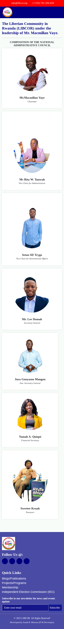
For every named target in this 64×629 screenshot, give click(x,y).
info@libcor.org (19, 3)
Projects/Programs (14, 583)
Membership (10, 587)
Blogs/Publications (14, 578)
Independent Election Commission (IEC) (28, 592)
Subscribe (55, 607)
